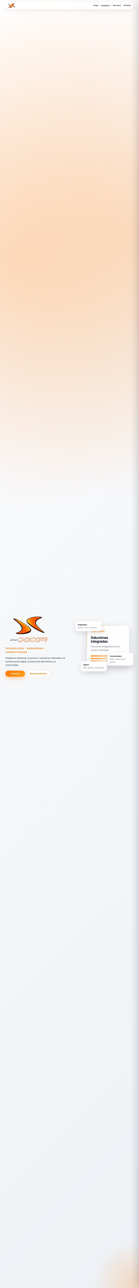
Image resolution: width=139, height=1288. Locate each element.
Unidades (105, 6)
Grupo (95, 5)
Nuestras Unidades (38, 674)
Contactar (15, 674)
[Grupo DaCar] (11, 6)
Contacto (127, 5)
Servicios (117, 5)
